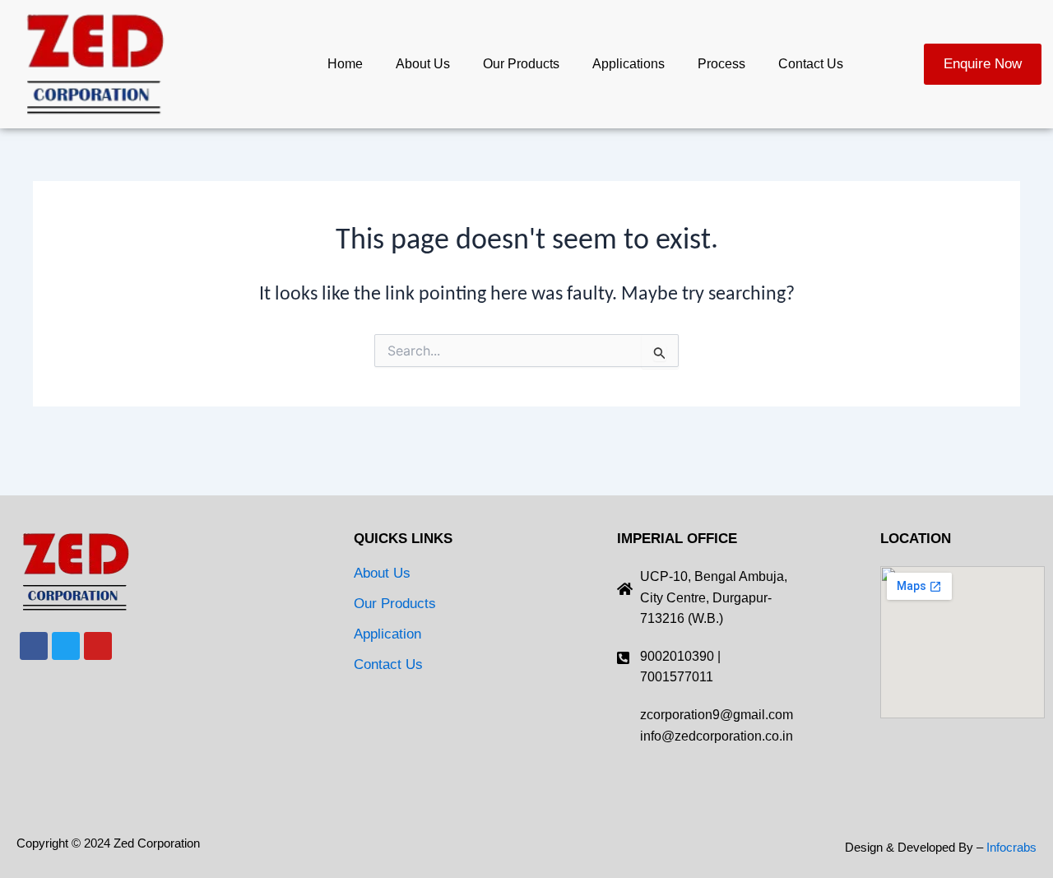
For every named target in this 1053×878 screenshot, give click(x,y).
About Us (423, 64)
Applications (628, 64)
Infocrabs (1011, 847)
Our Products (521, 64)
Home (345, 64)
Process (721, 64)
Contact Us (810, 64)
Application (387, 634)
